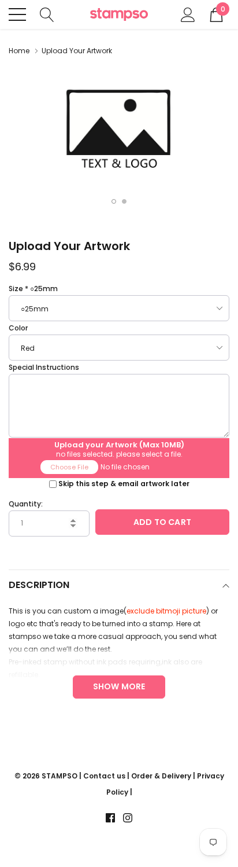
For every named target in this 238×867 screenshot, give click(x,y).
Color (18, 328)
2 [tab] (124, 201)
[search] (47, 13)
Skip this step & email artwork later (123, 483)
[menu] (17, 14)
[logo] (119, 14)
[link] (110, 817)
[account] (188, 13)
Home (19, 51)
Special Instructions (44, 367)
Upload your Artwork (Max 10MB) (119, 443)
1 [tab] (113, 201)
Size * (33, 288)
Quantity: (26, 504)
